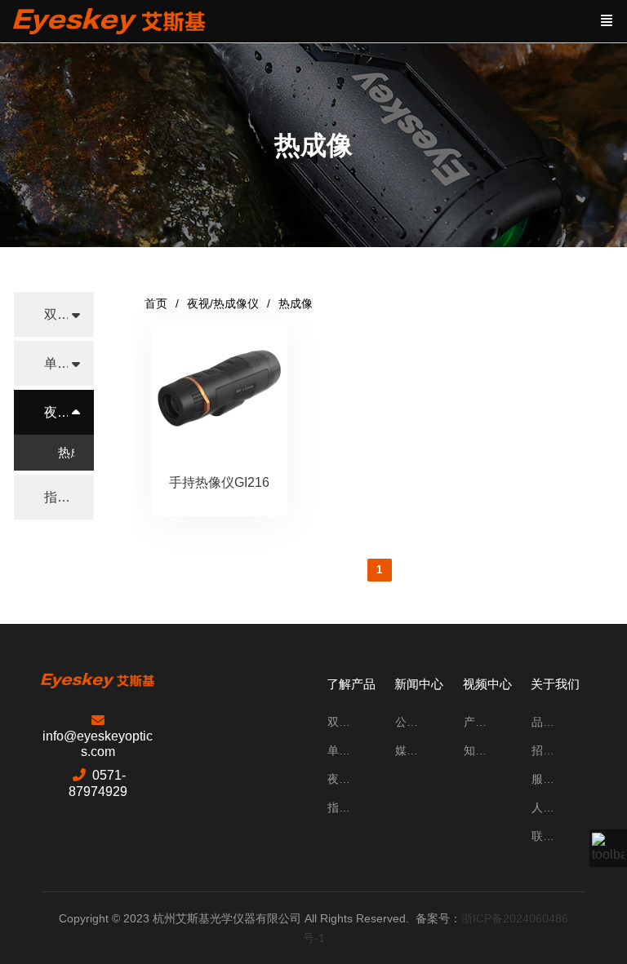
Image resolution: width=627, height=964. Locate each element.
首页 (156, 303)
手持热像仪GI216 (219, 482)
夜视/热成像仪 (223, 303)
